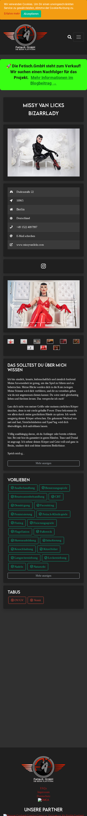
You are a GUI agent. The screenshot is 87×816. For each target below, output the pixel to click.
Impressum (43, 792)
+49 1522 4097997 (27, 227)
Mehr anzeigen (43, 463)
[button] (70, 37)
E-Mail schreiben (26, 236)
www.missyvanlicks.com (30, 244)
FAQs (43, 788)
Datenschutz (43, 796)
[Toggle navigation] (78, 37)
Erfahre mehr (12, 13)
